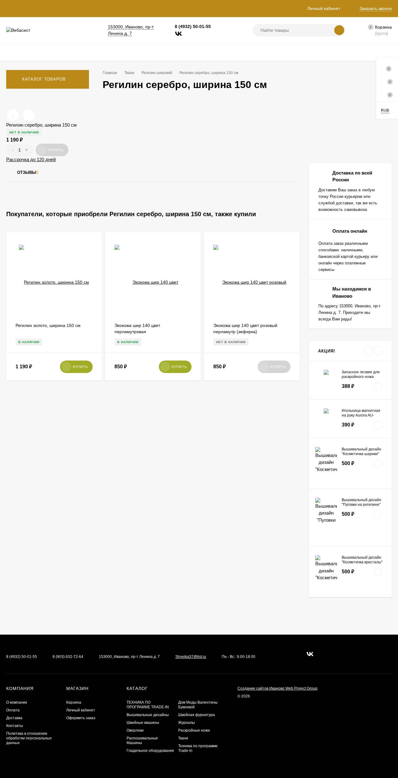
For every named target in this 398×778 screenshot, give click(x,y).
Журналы (186, 722)
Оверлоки (135, 730)
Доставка (14, 718)
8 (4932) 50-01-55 (193, 26)
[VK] (178, 33)
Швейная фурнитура (196, 715)
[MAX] (290, 654)
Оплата (13, 710)
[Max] (198, 33)
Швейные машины (143, 722)
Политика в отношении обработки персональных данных (29, 738)
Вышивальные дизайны (148, 715)
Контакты (14, 726)
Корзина (73, 702)
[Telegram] (188, 33)
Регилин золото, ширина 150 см (48, 325)
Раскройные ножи (194, 730)
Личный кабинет (80, 710)
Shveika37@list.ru (190, 657)
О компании (16, 702)
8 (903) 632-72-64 (68, 657)
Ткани (183, 738)
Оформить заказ (80, 718)
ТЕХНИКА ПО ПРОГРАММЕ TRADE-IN (148, 704)
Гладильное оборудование (150, 750)
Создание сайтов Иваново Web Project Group (277, 688)
